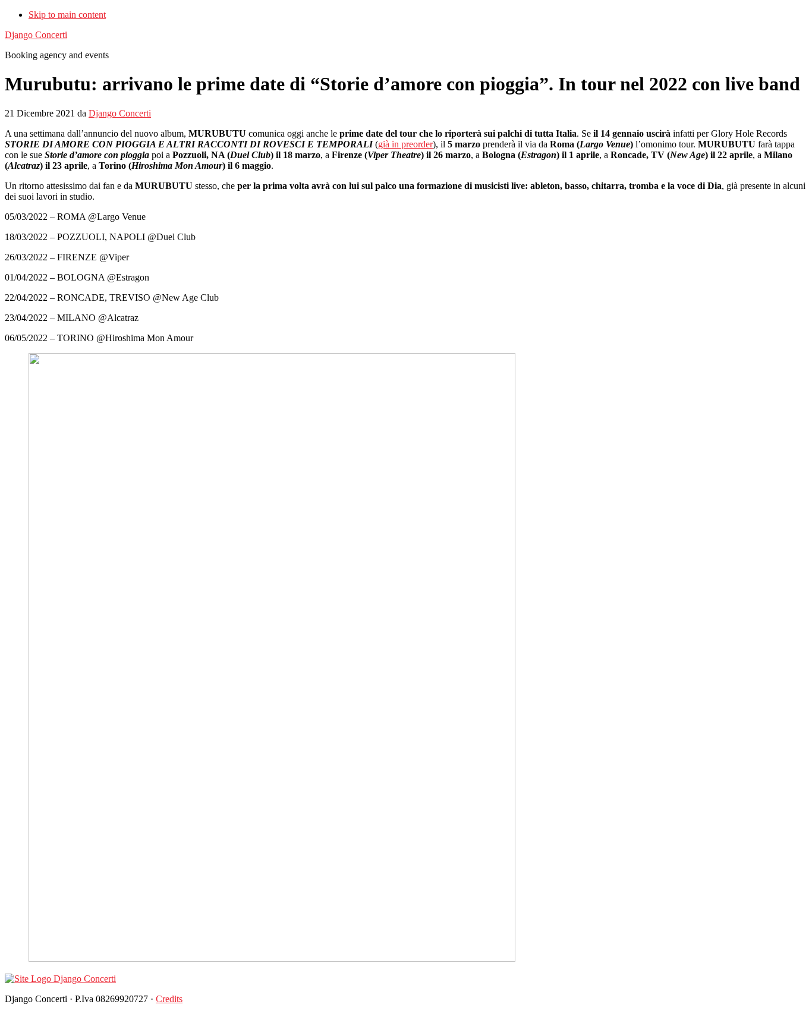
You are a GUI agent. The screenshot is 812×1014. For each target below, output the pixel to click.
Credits (169, 999)
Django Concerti (36, 35)
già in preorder (405, 144)
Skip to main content (67, 15)
